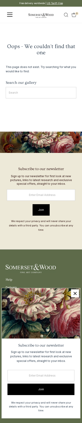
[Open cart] (74, 15)
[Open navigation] (10, 15)
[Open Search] (66, 15)
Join (41, 210)
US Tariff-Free (55, 3)
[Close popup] (75, 293)
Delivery (11, 287)
